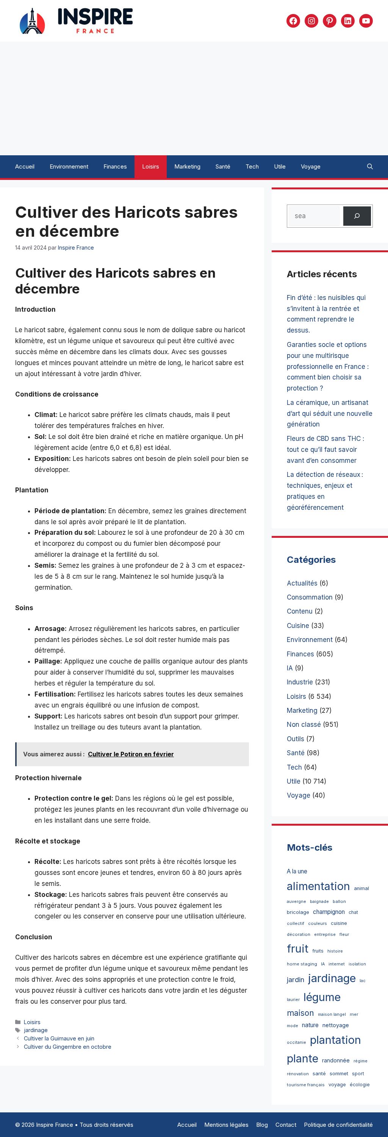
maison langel (332, 1014)
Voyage (311, 166)
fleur (344, 934)
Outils (295, 739)
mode (292, 1025)
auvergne (296, 901)
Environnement (69, 166)
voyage (337, 1084)
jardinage (36, 1030)
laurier (293, 999)
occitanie (296, 1042)
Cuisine (298, 625)
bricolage (298, 912)
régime (361, 1061)
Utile (280, 166)
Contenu (300, 611)
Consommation (310, 597)
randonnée (336, 1060)
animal (361, 888)
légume (322, 997)
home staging (302, 964)
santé (319, 1073)
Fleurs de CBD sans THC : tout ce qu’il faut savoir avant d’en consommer (325, 449)
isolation (357, 964)
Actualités (302, 583)
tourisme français (306, 1084)
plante (302, 1058)
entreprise (325, 934)
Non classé (304, 724)
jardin (295, 979)
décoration (298, 934)
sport (358, 1073)
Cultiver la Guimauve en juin (59, 1038)
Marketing (187, 166)
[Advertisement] (194, 98)
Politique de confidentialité (338, 1124)
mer (354, 1014)
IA (290, 668)
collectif (295, 923)
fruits (318, 951)
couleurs (317, 923)
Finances (115, 166)
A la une (297, 871)
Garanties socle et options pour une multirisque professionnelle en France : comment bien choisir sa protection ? (328, 366)
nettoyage (335, 1025)
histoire (335, 951)
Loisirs (150, 166)
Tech (252, 166)
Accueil (24, 166)
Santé (223, 166)
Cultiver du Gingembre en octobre (67, 1046)
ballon (339, 901)
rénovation (298, 1073)
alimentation (318, 886)
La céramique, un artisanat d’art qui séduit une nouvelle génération (329, 413)
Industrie (300, 682)
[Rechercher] (357, 216)
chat (353, 912)
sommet (339, 1073)
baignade (319, 901)
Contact (285, 1124)
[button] (370, 166)
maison (300, 1013)
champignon (329, 911)
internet (337, 964)
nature (310, 1025)
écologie (360, 1084)
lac (363, 980)
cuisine (339, 923)
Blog (262, 1124)
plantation (335, 1039)
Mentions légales (226, 1124)
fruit (297, 948)
